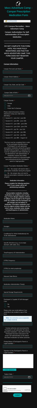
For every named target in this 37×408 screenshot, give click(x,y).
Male (8, 106)
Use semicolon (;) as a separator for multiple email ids (16, 319)
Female (9, 103)
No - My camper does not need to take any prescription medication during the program (17, 175)
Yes (8, 307)
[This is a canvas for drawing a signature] (18, 361)
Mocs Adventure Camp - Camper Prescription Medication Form (18, 11)
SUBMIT (17, 395)
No (8, 304)
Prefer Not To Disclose (14, 108)
